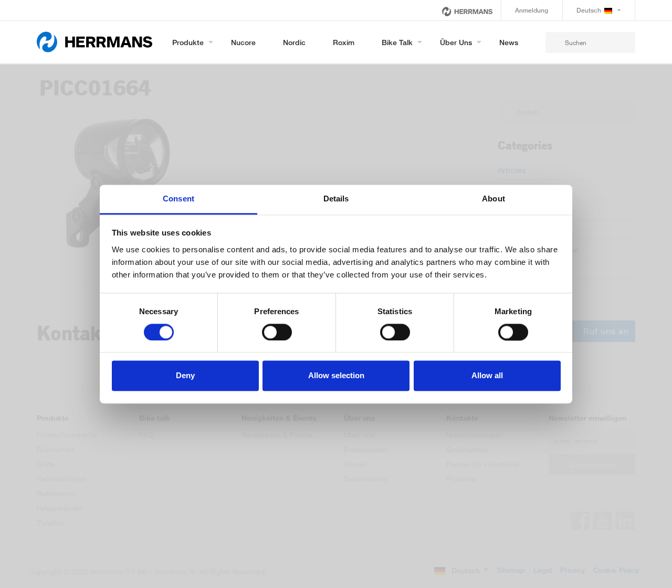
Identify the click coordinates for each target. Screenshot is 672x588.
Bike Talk (397, 42)
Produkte (188, 42)
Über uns (456, 42)
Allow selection (336, 375)
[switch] (277, 332)
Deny (185, 375)
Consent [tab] (178, 198)
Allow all (487, 375)
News (508, 42)
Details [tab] (336, 198)
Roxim (343, 42)
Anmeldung (531, 10)
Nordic (294, 42)
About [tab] (493, 198)
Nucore (243, 42)
